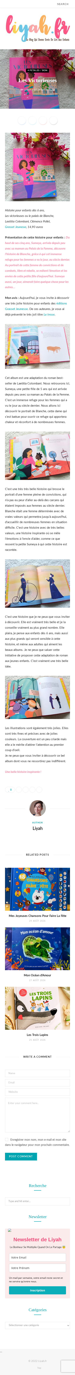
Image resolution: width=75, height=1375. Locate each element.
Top (39, 1368)
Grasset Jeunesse (15, 227)
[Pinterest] (43, 120)
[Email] (53, 120)
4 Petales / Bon (37, 70)
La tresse (49, 314)
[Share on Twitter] (32, 120)
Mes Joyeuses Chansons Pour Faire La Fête (37, 915)
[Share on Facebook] (22, 120)
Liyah (27, 89)
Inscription (37, 1290)
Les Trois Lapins (37, 1035)
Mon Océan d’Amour (37, 975)
